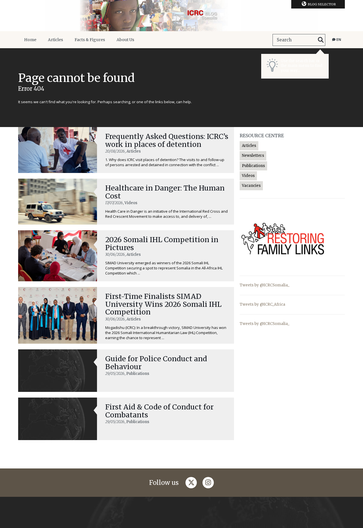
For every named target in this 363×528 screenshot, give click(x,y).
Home (30, 39)
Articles (55, 39)
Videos (248, 175)
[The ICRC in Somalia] (181, 15)
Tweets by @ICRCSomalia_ (265, 285)
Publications (253, 165)
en (338, 39)
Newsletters (253, 155)
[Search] (320, 40)
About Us (125, 39)
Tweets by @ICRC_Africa (262, 304)
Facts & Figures (90, 39)
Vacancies (251, 185)
